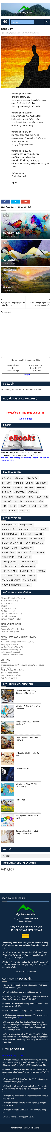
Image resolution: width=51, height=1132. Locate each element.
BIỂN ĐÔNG (6, 478)
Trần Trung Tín (9, 566)
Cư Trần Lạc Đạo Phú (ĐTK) (12, 647)
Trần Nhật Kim (24, 557)
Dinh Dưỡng (41, 483)
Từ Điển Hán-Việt (8, 611)
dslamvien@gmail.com (13, 1055)
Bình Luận (6, 483)
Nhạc (31, 497)
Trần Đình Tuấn (27, 571)
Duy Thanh (24, 529)
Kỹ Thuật (6, 492)
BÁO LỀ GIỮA (32, 478)
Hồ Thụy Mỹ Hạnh (10, 534)
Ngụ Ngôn (20, 497)
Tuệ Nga (41, 571)
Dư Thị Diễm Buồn (39, 529)
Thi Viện (4, 606)
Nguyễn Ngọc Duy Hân (12, 543)
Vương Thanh (29, 580)
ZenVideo (24, 511)
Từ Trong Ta (8, 287)
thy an (36, 33)
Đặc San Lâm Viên (33, 1128)
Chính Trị (18, 483)
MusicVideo (19, 492)
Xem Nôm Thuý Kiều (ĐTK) (11, 655)
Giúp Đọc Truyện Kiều (9, 601)
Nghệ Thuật (7, 497)
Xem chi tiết (25, 418)
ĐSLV (27, 33)
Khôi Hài (40, 488)
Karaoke (17, 488)
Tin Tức (12, 506)
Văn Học (13, 511)
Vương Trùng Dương (11, 585)
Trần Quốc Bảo (9, 562)
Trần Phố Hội (8, 557)
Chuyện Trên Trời (22, 769)
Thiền (40, 501)
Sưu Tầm (18, 501)
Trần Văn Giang (9, 571)
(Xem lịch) (25, 375)
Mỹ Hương (22, 539)
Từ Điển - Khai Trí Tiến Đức (11, 614)
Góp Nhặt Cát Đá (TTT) (10, 652)
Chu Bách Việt (8, 529)
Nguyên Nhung (37, 539)
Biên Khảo (19, 478)
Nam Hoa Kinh (7, 603)
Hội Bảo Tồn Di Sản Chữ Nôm (13, 598)
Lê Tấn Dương (8, 539)
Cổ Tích (29, 483)
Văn (4, 511)
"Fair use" (23, 1017)
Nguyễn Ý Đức (8, 552)
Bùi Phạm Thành (10, 270)
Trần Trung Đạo (27, 566)
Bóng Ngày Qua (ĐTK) (10, 644)
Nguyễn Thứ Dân (9, 548)
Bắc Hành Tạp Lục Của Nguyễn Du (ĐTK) (17, 642)
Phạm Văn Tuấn (25, 552)
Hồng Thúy (26, 534)
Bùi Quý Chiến (26, 525)
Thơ (31, 33)
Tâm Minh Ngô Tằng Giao (13, 576)
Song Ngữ (6, 501)
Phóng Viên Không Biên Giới (12, 629)
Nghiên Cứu (33, 492)
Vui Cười (43, 506)
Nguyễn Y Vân (27, 548)
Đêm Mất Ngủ (9, 260)
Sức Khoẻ (30, 501)
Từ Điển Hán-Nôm (8, 609)
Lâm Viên (38, 534)
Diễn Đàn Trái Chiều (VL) (11, 650)
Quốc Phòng (42, 497)
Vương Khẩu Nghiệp (11, 580)
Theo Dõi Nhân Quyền (10, 632)
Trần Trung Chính (28, 562)
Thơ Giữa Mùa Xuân (11, 233)
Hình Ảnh (6, 488)
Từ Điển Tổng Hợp (8, 616)
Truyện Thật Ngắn (27, 506)
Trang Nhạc (20, 800)
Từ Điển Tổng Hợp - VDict (11, 619)
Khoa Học (29, 488)
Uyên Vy (31, 576)
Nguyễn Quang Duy (34, 543)
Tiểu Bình (40, 552)
